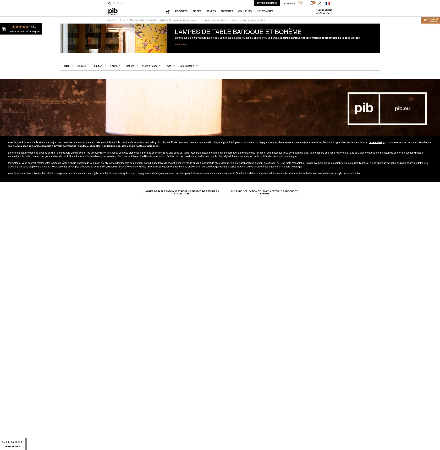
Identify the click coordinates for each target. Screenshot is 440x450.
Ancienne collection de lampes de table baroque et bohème (264, 192)
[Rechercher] (109, 3)
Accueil (111, 20)
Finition (98, 66)
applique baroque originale (391, 163)
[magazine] (168, 11)
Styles (211, 11)
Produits (181, 11)
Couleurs (245, 11)
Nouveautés (265, 11)
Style (168, 66)
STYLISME (289, 3)
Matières (227, 11)
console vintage (137, 166)
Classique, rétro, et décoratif (143, 20)
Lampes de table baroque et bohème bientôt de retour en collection (181, 192)
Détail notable (186, 66)
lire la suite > (181, 44)
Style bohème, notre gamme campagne (178, 20)
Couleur (81, 66)
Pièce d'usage (150, 66)
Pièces (197, 11)
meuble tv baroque (292, 166)
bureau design (376, 142)
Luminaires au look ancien (214, 20)
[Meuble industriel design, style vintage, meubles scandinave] (115, 11)
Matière (130, 66)
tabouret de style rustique (215, 163)
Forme (114, 66)
